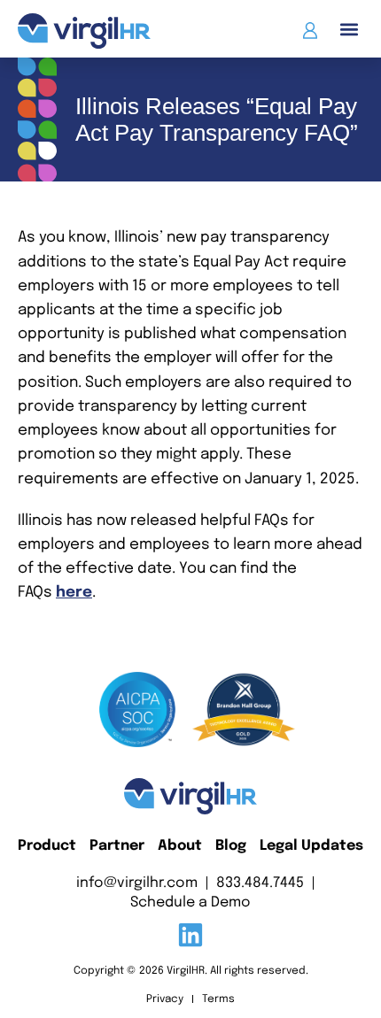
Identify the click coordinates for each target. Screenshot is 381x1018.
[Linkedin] (190, 935)
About (180, 845)
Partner (116, 845)
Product (47, 845)
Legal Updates (311, 845)
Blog (230, 845)
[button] (348, 28)
